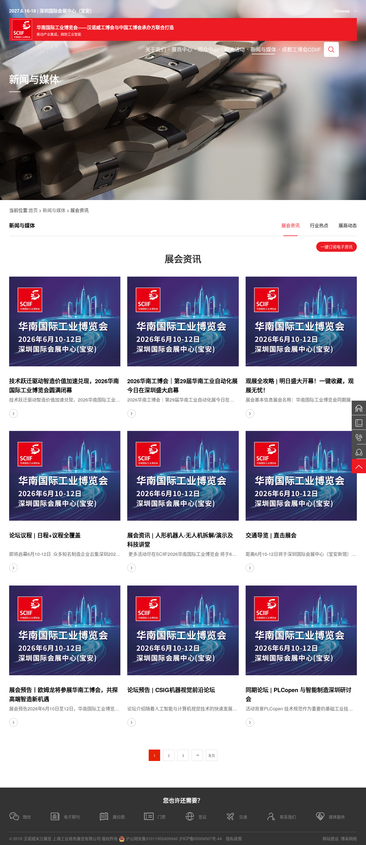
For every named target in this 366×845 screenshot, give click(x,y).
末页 (211, 755)
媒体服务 (337, 817)
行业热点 (319, 225)
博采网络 (349, 838)
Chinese (342, 11)
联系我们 (288, 817)
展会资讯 (290, 225)
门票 (162, 817)
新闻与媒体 (54, 210)
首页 (33, 210)
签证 (202, 817)
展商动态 (348, 225)
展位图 (119, 817)
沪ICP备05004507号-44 (200, 838)
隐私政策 (234, 838)
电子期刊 (72, 817)
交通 (243, 817)
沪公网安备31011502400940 (151, 838)
